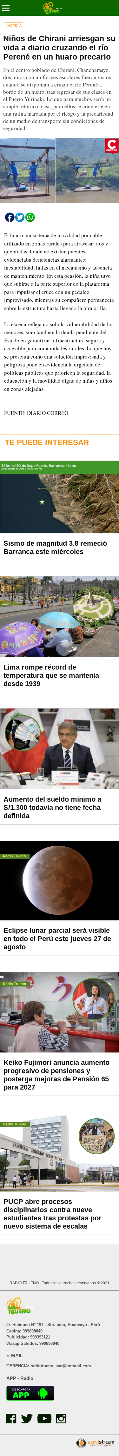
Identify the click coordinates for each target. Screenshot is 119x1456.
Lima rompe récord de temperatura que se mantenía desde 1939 (51, 675)
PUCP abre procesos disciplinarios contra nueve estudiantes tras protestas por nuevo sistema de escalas (52, 1214)
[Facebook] (13, 1421)
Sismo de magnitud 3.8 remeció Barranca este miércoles (55, 547)
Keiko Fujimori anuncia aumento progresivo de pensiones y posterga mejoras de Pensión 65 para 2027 (56, 1075)
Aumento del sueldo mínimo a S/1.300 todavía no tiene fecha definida (52, 807)
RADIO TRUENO (25, 1283)
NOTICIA (14, 26)
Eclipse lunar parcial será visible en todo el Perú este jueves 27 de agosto (57, 938)
